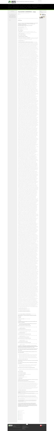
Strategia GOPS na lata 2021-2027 (16, 7)
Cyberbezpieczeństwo (35, 7)
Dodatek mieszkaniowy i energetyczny (35, 4)
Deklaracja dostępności (27, 423)
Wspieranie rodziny (9, 7)
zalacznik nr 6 (21, 419)
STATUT (26, 7)
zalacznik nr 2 (21, 414)
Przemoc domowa (30, 7)
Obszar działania (16, 4)
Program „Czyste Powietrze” (22, 7)
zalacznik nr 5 (21, 418)
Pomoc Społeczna (29, 4)
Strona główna (9, 4)
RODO (26, 4)
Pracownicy (20, 4)
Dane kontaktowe (13, 4)
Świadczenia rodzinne (42, 4)
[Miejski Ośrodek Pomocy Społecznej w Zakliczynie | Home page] (12, 2)
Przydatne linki (23, 4)
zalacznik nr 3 (21, 415)
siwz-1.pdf (21, 411)
